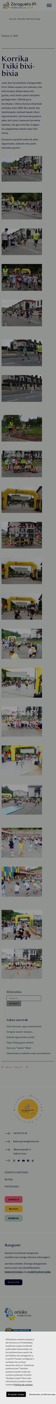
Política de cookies (23, 1384)
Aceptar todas (16, 1394)
